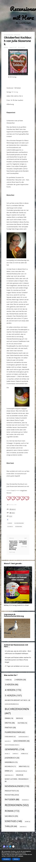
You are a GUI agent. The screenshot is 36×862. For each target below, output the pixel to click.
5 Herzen (9, 523)
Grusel (7, 753)
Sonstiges (13, 821)
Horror (15, 753)
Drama (9, 718)
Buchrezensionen (8, 35)
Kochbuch (10, 526)
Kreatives (24, 766)
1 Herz (8, 680)
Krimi (9, 771)
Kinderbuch (11, 762)
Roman (12, 810)
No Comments (21, 47)
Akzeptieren (6, 859)
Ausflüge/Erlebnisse (11, 704)
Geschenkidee (21, 741)
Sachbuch (11, 816)
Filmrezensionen (15, 732)
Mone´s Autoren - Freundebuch (16, 780)
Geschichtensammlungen (12, 745)
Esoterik (22, 723)
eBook (19, 718)
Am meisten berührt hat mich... (17, 700)
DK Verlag (14, 92)
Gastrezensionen (24, 736)
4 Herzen (13, 689)
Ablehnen (16, 859)
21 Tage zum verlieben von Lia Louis (17, 666)
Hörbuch (24, 753)
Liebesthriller (9, 775)
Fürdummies (10, 736)
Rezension (25, 799)
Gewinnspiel (14, 749)
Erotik (10, 723)
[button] (4, 846)
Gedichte (8, 741)
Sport (27, 821)
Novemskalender (17, 786)
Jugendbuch (12, 758)
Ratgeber (12, 799)
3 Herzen (11, 684)
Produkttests (12, 791)
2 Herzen (20, 679)
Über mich (23, 826)
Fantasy (10, 727)
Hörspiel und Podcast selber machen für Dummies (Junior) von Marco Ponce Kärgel (18, 660)
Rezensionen (17, 35)
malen (19, 775)
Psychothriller (12, 795)
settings (20, 856)
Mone (6, 47)
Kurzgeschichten (21, 771)
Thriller (11, 826)
